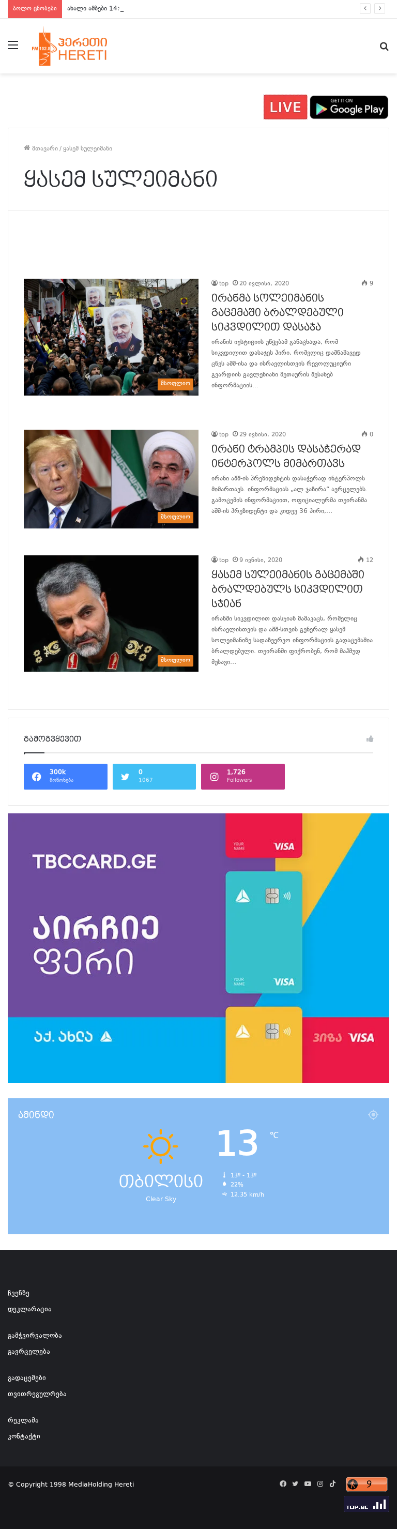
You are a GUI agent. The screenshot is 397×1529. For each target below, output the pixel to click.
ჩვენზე (18, 1294)
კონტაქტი (24, 1437)
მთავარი (44, 149)
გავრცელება (29, 1352)
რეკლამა (23, 1421)
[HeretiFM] (81, 46)
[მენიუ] (13, 50)
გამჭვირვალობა (35, 1336)
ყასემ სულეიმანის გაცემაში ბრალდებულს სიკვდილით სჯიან (287, 589)
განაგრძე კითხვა (224, 407)
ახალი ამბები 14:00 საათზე (108, 8)
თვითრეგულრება (37, 1394)
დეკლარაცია (30, 1310)
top (223, 284)
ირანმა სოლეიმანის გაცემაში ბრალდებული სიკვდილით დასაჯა (277, 313)
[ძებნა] (384, 50)
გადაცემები (27, 1378)
